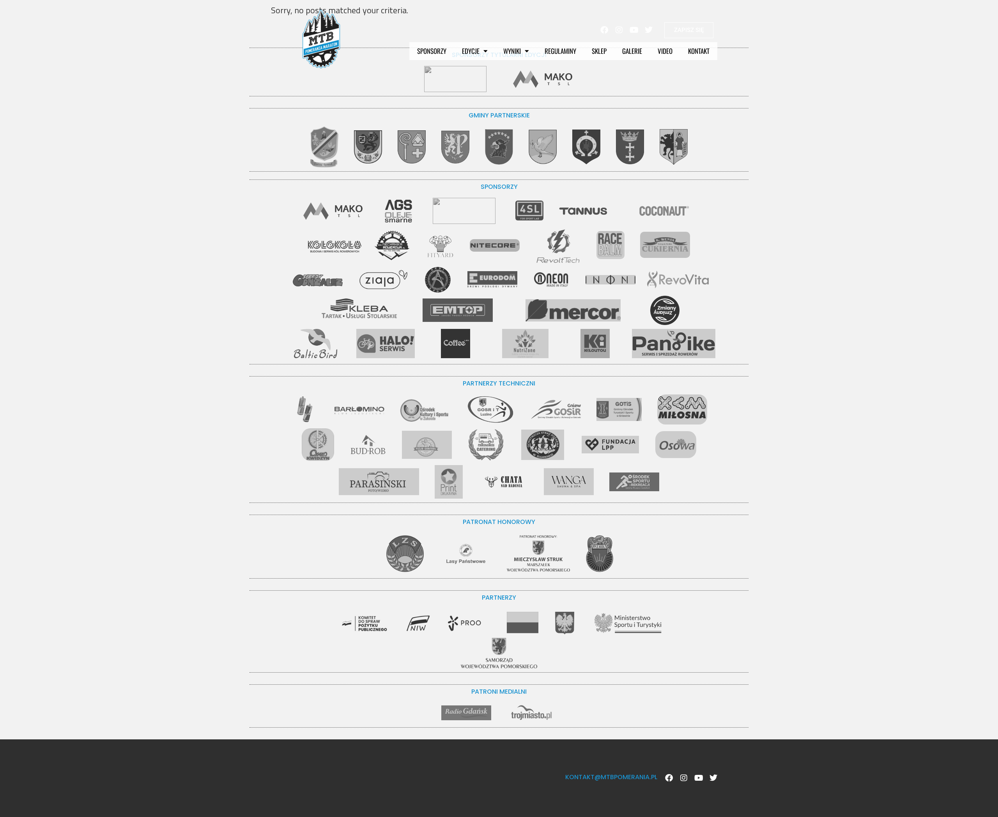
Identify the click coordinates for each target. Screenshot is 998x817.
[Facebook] (604, 30)
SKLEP (599, 51)
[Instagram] (619, 30)
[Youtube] (634, 30)
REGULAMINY (560, 51)
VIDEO (665, 51)
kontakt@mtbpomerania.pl (611, 777)
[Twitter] (649, 30)
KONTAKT (699, 51)
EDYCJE (471, 51)
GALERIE (632, 51)
